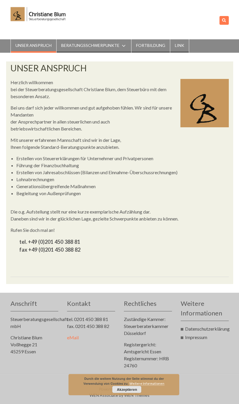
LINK (179, 45)
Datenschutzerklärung (207, 328)
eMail (73, 337)
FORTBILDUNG (150, 45)
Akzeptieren (127, 389)
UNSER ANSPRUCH (33, 45)
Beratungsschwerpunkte (90, 45)
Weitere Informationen (146, 383)
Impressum (196, 337)
